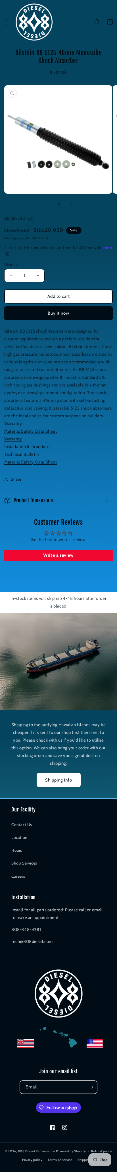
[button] (7, 22)
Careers (18, 876)
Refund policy (101, 1151)
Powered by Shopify (71, 1151)
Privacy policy (32, 1160)
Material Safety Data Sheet (30, 431)
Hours (16, 850)
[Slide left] (46, 204)
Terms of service (60, 1160)
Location (19, 837)
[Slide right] (71, 204)
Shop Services (24, 863)
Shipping (10, 238)
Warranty (13, 423)
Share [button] (16, 479)
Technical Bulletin (21, 454)
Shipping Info (58, 780)
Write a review (58, 555)
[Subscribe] (91, 1087)
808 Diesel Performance (36, 1151)
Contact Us (21, 824)
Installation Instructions (27, 446)
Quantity (11, 264)
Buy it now (58, 313)
